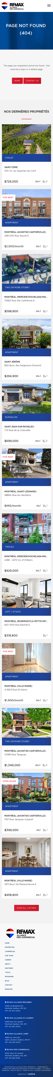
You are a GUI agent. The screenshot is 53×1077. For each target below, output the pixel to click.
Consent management (42, 1070)
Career (8, 960)
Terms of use (28, 1070)
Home (17, 81)
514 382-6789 (14, 1058)
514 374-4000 (14, 1011)
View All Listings (26, 908)
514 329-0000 (15, 1042)
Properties (10, 947)
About (8, 964)
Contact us (32, 81)
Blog (7, 981)
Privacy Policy (16, 1070)
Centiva (31, 1074)
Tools (7, 972)
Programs (9, 976)
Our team (9, 955)
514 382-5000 (14, 1026)
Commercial (10, 951)
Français (9, 989)
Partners (9, 968)
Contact (9, 985)
